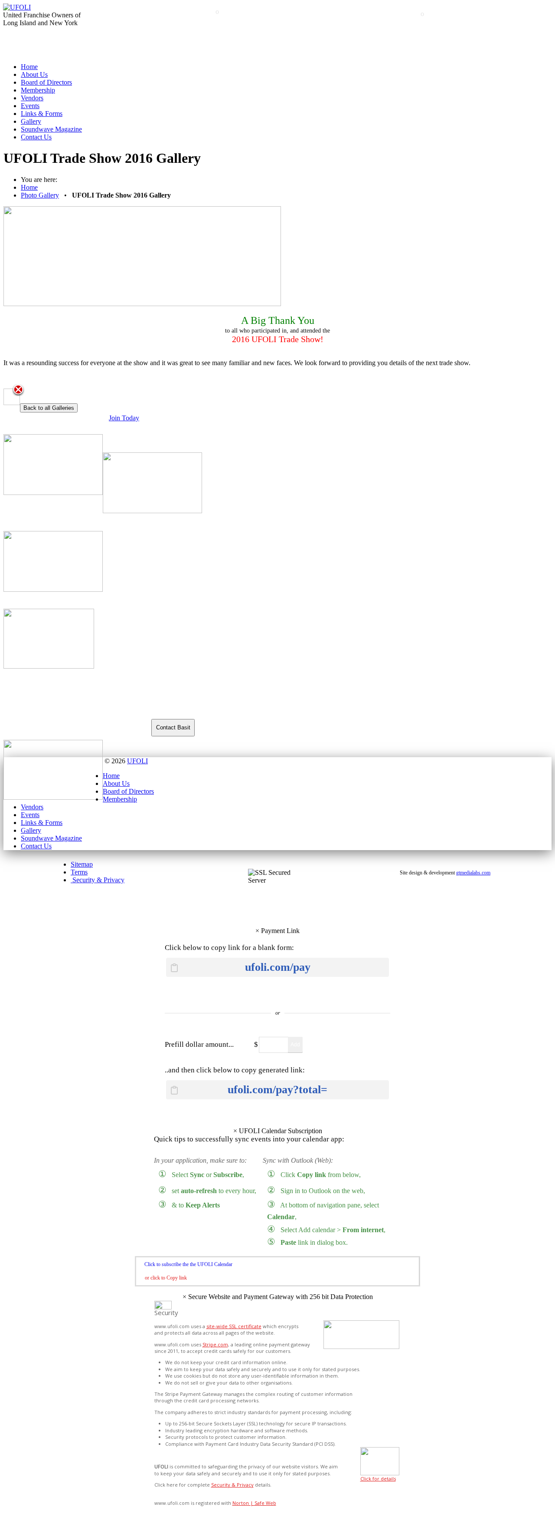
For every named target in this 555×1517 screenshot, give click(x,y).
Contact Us (36, 137)
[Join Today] (277, 438)
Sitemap (82, 864)
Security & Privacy (97, 880)
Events (30, 105)
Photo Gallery (40, 195)
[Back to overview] (18, 390)
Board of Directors (46, 82)
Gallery (31, 121)
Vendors (32, 98)
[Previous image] (7, 397)
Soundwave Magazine (51, 129)
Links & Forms (41, 113)
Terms (79, 872)
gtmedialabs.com (473, 873)
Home (29, 66)
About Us (34, 74)
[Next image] (17, 397)
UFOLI (137, 761)
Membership (38, 90)
